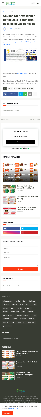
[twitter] (29, 228)
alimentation (7, 301)
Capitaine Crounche (22, 315)
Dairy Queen (15, 312)
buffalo (31, 319)
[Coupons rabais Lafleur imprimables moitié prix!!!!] (9, 189)
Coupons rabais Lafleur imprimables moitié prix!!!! (25, 187)
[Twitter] (21, 94)
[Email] (30, 94)
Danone (14, 304)
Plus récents (6, 119)
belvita (15, 319)
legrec (13, 322)
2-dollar (11, 12)
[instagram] (11, 232)
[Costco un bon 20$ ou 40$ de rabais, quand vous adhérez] (9, 211)
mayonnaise (31, 322)
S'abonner (20, 142)
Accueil (5, 12)
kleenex (5, 312)
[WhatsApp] (25, 94)
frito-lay (5, 322)
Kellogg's (32, 301)
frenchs (5, 308)
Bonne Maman (8, 315)
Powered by (15, 148)
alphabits (6, 319)
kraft (28, 304)
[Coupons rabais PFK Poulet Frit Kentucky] (9, 200)
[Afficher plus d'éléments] (35, 94)
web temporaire (22, 73)
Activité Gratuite (16, 308)
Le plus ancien (34, 119)
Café (24, 301)
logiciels (21, 322)
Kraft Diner (30, 88)
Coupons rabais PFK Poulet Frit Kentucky (27, 198)
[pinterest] (29, 232)
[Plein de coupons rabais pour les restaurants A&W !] (8, 354)
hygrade (27, 308)
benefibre (23, 319)
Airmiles (6, 304)
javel (23, 312)
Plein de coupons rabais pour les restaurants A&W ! (27, 352)
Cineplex (17, 301)
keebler (30, 312)
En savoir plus (13, 408)
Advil (34, 304)
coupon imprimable (20, 88)
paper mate (7, 326)
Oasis (21, 304)
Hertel (34, 315)
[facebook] (11, 228)
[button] (3, 3)
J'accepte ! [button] (7, 413)
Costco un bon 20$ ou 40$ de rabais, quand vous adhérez (26, 208)
